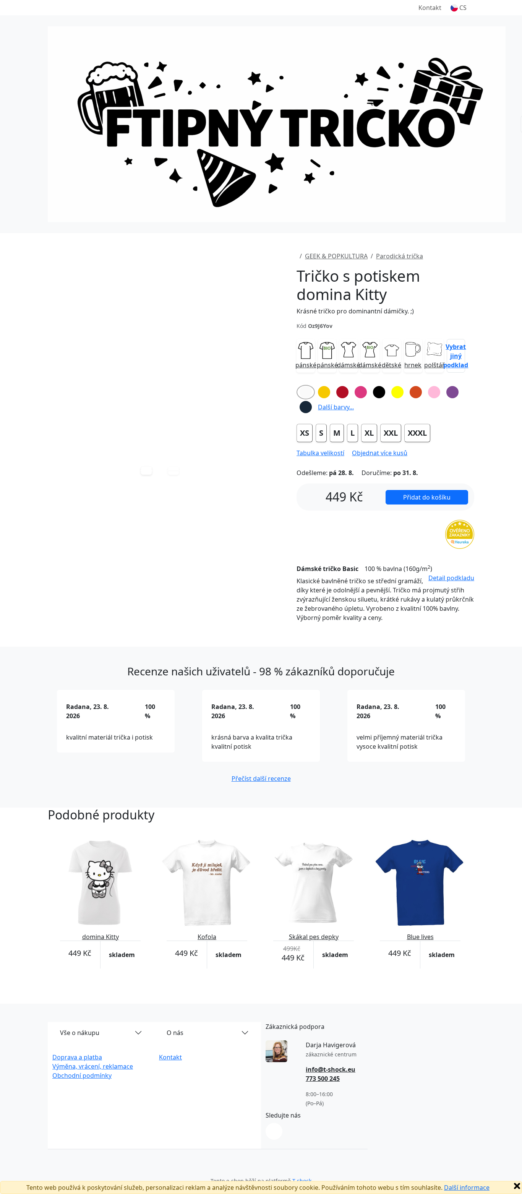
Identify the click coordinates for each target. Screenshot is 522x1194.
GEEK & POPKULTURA (336, 256)
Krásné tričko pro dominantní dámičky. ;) (355, 311)
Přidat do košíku (427, 497)
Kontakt (429, 7)
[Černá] (379, 392)
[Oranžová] (416, 392)
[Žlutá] (324, 392)
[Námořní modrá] (306, 407)
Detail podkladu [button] (451, 578)
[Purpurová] (361, 392)
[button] (458, 7)
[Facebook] (274, 1131)
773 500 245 (323, 1078)
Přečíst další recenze (261, 778)
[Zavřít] (517, 1186)
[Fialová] (452, 392)
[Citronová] (397, 392)
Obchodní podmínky (82, 1075)
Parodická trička (399, 256)
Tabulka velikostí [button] (320, 453)
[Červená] (342, 392)
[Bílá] (306, 392)
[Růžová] (434, 392)
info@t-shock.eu (330, 1069)
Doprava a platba (77, 1057)
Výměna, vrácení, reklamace (92, 1066)
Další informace (467, 1187)
